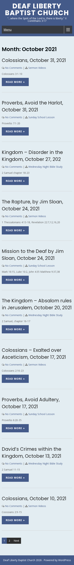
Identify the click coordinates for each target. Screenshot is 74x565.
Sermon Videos (37, 67)
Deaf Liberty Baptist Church (37, 9)
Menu (7, 30)
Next (16, 540)
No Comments (13, 67)
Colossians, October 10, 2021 (34, 498)
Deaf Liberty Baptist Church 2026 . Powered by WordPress (37, 560)
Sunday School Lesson (41, 117)
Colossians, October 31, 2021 (34, 60)
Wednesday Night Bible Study (45, 166)
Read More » (15, 82)
